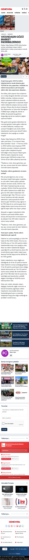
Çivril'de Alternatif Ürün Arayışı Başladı (20, 373)
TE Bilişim (18, 553)
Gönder (4, 429)
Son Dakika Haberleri (7, 542)
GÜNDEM (17, 13)
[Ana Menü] (26, 9)
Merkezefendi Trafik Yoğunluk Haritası (20, 532)
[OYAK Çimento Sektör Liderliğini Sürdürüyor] (21, 392)
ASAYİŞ (3, 13)
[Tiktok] (20, 526)
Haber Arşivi (20, 542)
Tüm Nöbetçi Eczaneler (15, 477)
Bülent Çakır (13, 352)
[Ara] (24, 9)
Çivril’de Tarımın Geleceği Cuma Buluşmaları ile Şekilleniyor (6, 399)
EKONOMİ (10, 13)
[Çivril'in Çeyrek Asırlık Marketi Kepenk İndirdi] (7, 380)
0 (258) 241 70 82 (6, 468)
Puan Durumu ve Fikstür (6, 537)
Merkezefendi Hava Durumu (6, 532)
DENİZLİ (24, 13)
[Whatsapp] (23, 526)
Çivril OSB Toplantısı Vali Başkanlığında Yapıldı (6, 373)
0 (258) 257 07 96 (6, 458)
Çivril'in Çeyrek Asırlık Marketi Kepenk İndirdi (6, 385)
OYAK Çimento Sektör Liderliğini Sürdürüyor (20, 398)
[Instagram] (14, 526)
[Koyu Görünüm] (22, 9)
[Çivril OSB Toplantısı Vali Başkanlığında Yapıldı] (7, 367)
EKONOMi (10, 34)
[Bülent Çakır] (4, 353)
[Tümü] (27, 438)
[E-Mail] (11, 355)
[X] (9, 526)
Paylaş (4, 76)
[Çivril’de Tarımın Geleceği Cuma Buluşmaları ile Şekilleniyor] (7, 392)
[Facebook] (6, 526)
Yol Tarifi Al (16, 458)
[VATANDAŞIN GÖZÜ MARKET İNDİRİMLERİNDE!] (14, 66)
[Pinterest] (12, 526)
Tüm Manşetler (20, 537)
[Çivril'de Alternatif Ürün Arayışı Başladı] (21, 367)
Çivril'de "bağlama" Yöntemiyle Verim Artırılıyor (21, 385)
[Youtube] (17, 526)
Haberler (3, 34)
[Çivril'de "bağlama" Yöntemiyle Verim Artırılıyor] (21, 380)
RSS (5, 549)
